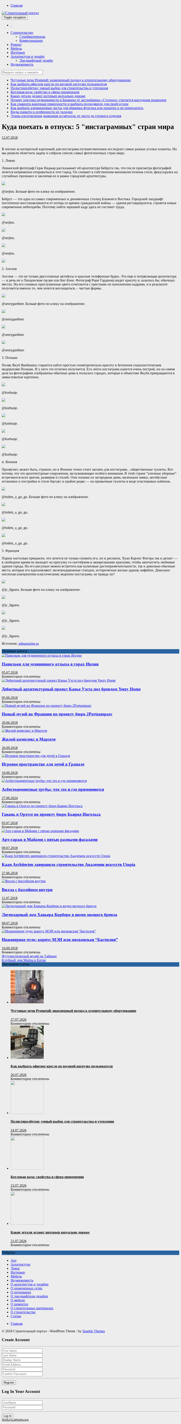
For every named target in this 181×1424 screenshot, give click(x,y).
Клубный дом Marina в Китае (24, 960)
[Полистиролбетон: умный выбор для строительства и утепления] (27, 1113)
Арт (14, 1260)
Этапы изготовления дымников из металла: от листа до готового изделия (66, 116)
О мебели (18, 1300)
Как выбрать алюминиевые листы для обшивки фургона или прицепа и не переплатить (77, 108)
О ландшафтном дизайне (29, 1296)
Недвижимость (22, 64)
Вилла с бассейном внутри (27, 889)
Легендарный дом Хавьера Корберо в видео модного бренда (59, 914)
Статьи (16, 1316)
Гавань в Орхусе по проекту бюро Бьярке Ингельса (51, 814)
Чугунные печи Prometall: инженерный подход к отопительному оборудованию (71, 80)
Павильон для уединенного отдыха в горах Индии (50, 664)
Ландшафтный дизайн (36, 60)
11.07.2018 (9, 898)
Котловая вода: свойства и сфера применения (45, 92)
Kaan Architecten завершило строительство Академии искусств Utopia (68, 864)
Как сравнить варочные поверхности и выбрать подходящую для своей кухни (69, 104)
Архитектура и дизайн (28, 56)
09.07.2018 (10, 848)
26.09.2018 (10, 748)
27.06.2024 (10, 798)
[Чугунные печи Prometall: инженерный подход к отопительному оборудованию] (27, 1002)
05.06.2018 (10, 698)
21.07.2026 (18, 1241)
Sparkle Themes (93, 1331)
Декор (15, 1268)
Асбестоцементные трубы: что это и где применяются (53, 789)
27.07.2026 (18, 1019)
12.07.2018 (10, 137)
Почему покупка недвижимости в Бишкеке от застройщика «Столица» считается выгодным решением (88, 100)
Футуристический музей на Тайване (29, 956)
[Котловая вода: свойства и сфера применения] (27, 1168)
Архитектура (20, 1264)
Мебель (16, 48)
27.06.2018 (10, 873)
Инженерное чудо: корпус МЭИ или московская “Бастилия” (60, 939)
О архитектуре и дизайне (30, 1284)
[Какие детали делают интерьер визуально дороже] (27, 1223)
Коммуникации (31, 40)
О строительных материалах (32, 1308)
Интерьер (18, 52)
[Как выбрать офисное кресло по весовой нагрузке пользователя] (27, 1057)
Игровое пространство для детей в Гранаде (43, 764)
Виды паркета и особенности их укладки (42, 112)
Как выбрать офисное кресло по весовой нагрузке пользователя (59, 84)
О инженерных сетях (26, 1288)
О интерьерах (21, 1292)
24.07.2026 (18, 1130)
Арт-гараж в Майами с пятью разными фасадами (50, 839)
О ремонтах (19, 1304)
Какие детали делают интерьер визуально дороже (48, 96)
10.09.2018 (10, 773)
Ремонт (16, 44)
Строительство (22, 32)
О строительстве (23, 1312)
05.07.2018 (10, 672)
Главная (17, 5)
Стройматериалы (32, 36)
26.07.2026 (18, 1075)
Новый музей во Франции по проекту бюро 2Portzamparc (57, 714)
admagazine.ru (29, 643)
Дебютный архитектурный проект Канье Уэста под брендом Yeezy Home (71, 689)
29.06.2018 (10, 722)
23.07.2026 (18, 1185)
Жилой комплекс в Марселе (29, 739)
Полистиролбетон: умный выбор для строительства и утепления (59, 88)
